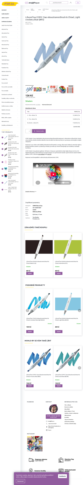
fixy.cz (49, 430)
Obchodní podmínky (69, 421)
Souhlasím (62, 476)
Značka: (29, 24)
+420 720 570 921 (52, 423)
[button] (27, 255)
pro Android (41, 154)
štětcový (35, 211)
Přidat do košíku (40, 131)
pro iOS (49, 154)
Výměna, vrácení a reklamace (71, 413)
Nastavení (20, 481)
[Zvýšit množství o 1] (31, 130)
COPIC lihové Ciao (37, 205)
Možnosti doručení (47, 104)
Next (79, 310)
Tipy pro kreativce (68, 419)
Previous (27, 310)
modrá (34, 209)
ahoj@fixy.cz (51, 421)
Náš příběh (67, 409)
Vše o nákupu (67, 405)
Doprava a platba (68, 407)
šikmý (39, 211)
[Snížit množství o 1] (31, 132)
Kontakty (66, 417)
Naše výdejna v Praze (69, 411)
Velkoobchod (67, 415)
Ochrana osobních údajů (70, 423)
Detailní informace (30, 191)
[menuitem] (10, 10)
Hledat (47, 2)
